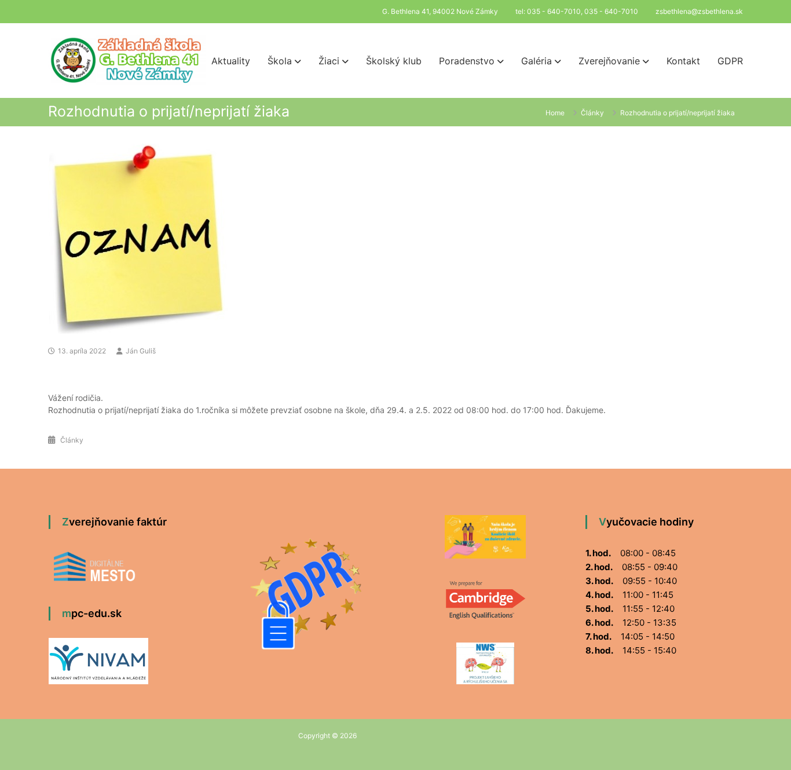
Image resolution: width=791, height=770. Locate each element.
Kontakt (683, 61)
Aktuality (230, 61)
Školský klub (394, 61)
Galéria (536, 61)
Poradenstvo (467, 61)
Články (592, 112)
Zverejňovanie (609, 61)
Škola (280, 61)
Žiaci (328, 61)
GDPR (730, 61)
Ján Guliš (141, 350)
